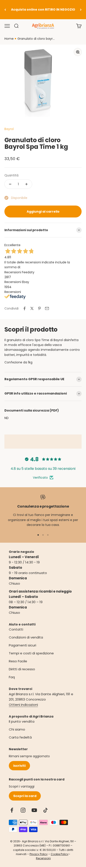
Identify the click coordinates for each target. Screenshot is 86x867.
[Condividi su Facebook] (24, 308)
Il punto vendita (21, 721)
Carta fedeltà (20, 737)
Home (9, 38)
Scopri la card (24, 796)
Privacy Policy (39, 854)
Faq (12, 677)
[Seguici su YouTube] (34, 810)
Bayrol (9, 129)
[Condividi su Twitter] (32, 308)
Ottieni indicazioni (23, 704)
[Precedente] (5, 9)
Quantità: (11, 175)
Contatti (16, 629)
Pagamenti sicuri (22, 645)
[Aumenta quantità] (26, 184)
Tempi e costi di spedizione (31, 653)
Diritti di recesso (22, 669)
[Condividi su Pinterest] (39, 308)
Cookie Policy (59, 854)
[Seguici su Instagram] (23, 810)
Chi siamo (17, 729)
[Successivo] (81, 9)
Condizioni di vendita (26, 637)
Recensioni (43, 858)
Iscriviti (19, 765)
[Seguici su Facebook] (12, 810)
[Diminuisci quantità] (10, 184)
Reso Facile (18, 661)
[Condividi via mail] (47, 308)
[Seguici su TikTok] (46, 810)
